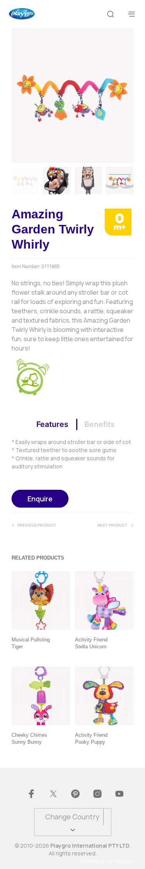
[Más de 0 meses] (117, 221)
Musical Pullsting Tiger (31, 643)
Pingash (123, 861)
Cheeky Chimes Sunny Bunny (29, 738)
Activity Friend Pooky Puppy (91, 738)
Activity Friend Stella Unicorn (91, 643)
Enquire (40, 498)
